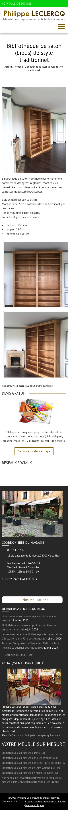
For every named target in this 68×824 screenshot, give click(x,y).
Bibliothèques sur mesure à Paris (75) (23, 752)
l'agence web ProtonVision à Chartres (45, 801)
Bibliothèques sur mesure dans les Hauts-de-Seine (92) (34, 762)
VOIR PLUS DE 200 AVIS (17, 3)
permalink (48, 385)
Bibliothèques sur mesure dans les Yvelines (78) (30, 758)
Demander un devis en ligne (34, 451)
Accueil (8, 66)
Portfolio (18, 66)
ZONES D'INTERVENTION (19, 655)
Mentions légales (34, 805)
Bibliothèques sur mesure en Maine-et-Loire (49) (30, 772)
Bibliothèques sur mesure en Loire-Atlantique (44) (31, 768)
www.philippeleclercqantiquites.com (39, 735)
